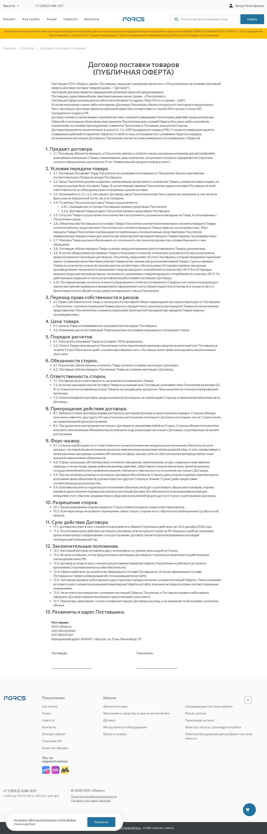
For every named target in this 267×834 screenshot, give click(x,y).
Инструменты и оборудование (125, 727)
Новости (70, 19)
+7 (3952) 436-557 (49, 5)
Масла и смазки (114, 734)
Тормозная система (199, 720)
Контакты (91, 19)
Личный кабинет (53, 734)
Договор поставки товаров (90, 800)
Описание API (52, 741)
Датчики (109, 720)
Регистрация (254, 5)
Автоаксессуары (115, 706)
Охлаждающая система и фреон (208, 706)
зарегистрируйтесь (126, 828)
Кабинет (28, 48)
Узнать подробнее (25, 824)
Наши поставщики (55, 748)
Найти (252, 19)
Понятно (101, 822)
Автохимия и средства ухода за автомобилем (136, 713)
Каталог (9, 19)
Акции (52, 19)
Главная (9, 48)
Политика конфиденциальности (94, 796)
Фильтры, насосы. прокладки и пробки (213, 727)
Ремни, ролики (195, 713)
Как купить (31, 19)
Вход (240, 5)
